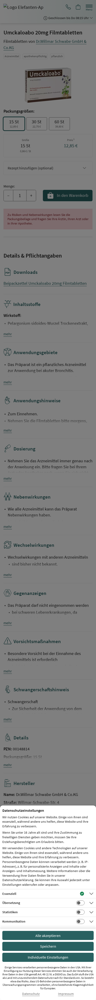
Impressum (66, 994)
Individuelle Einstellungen (48, 957)
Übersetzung (11, 903)
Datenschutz (31, 994)
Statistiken (10, 912)
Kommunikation (13, 921)
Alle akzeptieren (48, 935)
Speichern (48, 946)
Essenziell (9, 894)
